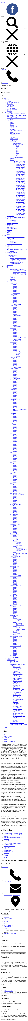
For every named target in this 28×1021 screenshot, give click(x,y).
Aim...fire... (16, 686)
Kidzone (9, 658)
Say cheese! (16, 717)
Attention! (15, 702)
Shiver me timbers (17, 669)
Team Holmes (13, 283)
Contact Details (10, 105)
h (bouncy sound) (20, 188)
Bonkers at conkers (17, 674)
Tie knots (15, 696)
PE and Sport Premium (12, 223)
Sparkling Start (19, 619)
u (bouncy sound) (20, 181)
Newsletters (10, 265)
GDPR (8, 234)
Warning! (12, 662)
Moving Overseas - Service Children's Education (16, 263)
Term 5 (15, 290)
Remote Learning (11, 267)
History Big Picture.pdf (9, 741)
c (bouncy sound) (20, 178)
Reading (18, 353)
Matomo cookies (9, 991)
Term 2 (15, 286)
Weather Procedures (12, 252)
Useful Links (10, 253)
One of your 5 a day (18, 678)
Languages (12, 137)
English (12, 123)
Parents (5, 235)
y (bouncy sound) (20, 196)
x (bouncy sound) (20, 209)
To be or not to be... (18, 713)
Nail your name (17, 692)
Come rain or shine (17, 706)
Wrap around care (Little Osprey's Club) (17, 249)
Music (11, 132)
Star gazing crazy (17, 682)
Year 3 (17, 150)
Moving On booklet (15, 260)
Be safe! (15, 720)
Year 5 (17, 153)
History (12, 127)
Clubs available (17, 143)
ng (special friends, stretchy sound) (20, 211)
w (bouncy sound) (20, 197)
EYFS (17, 146)
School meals (13, 242)
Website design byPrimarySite (11, 933)
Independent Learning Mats (16, 269)
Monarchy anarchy (17, 709)
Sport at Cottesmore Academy (14, 244)
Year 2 (17, 148)
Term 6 (15, 291)
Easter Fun (12, 279)
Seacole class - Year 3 (15, 524)
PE (10, 136)
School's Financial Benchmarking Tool (16, 118)
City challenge (16, 697)
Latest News (10, 245)
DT (17, 539)
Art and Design (14, 126)
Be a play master (17, 704)
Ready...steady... (17, 695)
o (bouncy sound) (20, 176)
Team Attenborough (15, 316)
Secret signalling (17, 676)
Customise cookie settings (19, 953)
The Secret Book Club (18, 340)
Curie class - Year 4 (14, 534)
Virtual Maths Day (20, 629)
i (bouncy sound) (20, 171)
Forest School (16, 155)
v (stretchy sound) (20, 195)
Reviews (12, 251)
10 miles (15, 693)
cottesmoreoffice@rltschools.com (12, 895)
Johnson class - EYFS (15, 493)
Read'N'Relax (13, 655)
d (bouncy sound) (20, 168)
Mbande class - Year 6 (15, 646)
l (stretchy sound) (20, 186)
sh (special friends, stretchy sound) (20, 190)
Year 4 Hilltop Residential (19, 337)
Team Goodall (13, 305)
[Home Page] (4, 83)
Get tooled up (16, 685)
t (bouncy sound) (20, 169)
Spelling (18, 620)
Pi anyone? (16, 671)
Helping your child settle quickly (18, 259)
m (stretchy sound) (20, 164)
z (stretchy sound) (20, 202)
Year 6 (17, 154)
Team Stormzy (13, 342)
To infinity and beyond (18, 689)
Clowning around (17, 681)
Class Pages (10, 281)
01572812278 (7, 881)
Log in (5, 727)
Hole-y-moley (16, 672)
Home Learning (17, 293)
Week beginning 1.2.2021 (19, 270)
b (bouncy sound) (20, 182)
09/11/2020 (16, 657)
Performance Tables (12, 228)
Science (12, 125)
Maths (11, 122)
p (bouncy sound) (20, 174)
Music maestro (16, 718)
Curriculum (9, 120)
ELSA (11, 276)
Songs (14, 472)
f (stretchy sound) (20, 183)
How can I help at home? (19, 161)
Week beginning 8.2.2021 (19, 272)
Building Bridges (17, 668)
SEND (8, 231)
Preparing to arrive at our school (18, 258)
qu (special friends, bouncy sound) (20, 206)
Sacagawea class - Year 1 (16, 585)
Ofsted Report (10, 227)
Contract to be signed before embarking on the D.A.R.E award (18, 723)
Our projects (13, 221)
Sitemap (6, 924)
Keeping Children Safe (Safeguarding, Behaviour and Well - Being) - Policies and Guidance (16, 115)
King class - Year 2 (14, 514)
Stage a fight (16, 703)
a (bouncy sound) (20, 165)
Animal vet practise (18, 683)
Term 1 (15, 284)
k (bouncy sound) (20, 179)
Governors (12, 108)
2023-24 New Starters (18, 494)
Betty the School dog (12, 109)
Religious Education (15, 133)
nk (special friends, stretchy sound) (20, 213)
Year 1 (17, 147)
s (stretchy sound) (20, 167)
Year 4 (17, 151)
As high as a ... (16, 700)
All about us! (13, 220)
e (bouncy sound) (20, 185)
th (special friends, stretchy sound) (20, 199)
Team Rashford (14, 389)
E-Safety (12, 158)
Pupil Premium (10, 216)
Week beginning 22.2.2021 (19, 273)
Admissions (10, 224)
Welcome (9, 101)
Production (19, 550)
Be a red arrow (16, 688)
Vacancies (9, 111)
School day (12, 239)
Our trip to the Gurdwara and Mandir (21, 548)
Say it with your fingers (19, 716)
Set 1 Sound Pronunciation (19, 162)
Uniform (12, 241)
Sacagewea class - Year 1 (16, 504)
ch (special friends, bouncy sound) (20, 204)
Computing (12, 134)
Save (14, 1019)
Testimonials (10, 104)
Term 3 (15, 287)
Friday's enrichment (18, 157)
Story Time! (13, 277)
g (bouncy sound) (20, 175)
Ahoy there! (16, 679)
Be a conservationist (18, 699)
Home (5, 98)
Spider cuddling (17, 667)
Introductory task (14, 661)
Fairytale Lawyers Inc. (21, 553)
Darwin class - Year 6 (15, 566)
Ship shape (15, 721)
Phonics (12, 160)
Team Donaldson (14, 294)
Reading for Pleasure (18, 144)
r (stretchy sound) (20, 192)
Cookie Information (8, 925)
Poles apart (15, 711)
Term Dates (10, 119)
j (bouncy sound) (20, 193)
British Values (13, 140)
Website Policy (7, 926)
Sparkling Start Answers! (19, 543)
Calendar (9, 246)
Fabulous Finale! (20, 625)
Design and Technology (16, 130)
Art (17, 538)
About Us (6, 99)
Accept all (9, 953)
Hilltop (14, 412)
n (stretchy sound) (20, 172)
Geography (12, 129)
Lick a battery (16, 707)
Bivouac (15, 675)
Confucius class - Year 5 (16, 556)
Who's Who (10, 106)
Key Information (8, 112)
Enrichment (13, 141)
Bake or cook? (16, 710)
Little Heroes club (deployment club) (16, 217)
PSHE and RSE (14, 139)
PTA (8, 248)
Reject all (3, 953)
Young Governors (11, 218)
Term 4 (15, 288)
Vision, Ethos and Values (13, 102)
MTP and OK (19, 545)
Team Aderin (13, 328)
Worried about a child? (12, 255)
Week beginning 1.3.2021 (19, 274)
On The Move (10, 256)
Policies (9, 225)
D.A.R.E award (11, 660)
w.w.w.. (15, 714)
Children (6, 266)
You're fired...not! (17, 690)
